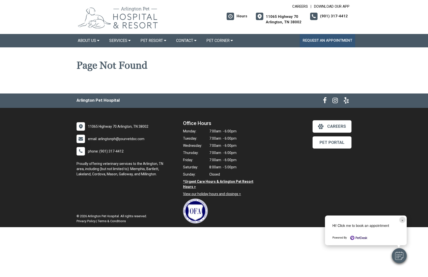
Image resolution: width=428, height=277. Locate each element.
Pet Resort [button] (152, 40)
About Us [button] (87, 40)
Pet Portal (332, 142)
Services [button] (118, 40)
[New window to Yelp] (346, 101)
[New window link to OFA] (196, 211)
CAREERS (300, 6)
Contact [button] (185, 40)
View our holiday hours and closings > (212, 194)
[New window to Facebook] (325, 101)
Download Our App (331, 6)
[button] (399, 255)
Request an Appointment (327, 40)
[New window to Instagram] (335, 101)
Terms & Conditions (112, 221)
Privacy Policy (86, 221)
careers (336, 126)
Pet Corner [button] (218, 40)
